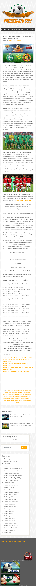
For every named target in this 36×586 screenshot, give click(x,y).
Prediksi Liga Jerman (9, 516)
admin (19, 40)
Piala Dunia (7, 463)
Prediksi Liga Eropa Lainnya (11, 501)
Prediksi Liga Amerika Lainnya (11, 492)
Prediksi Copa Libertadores (11, 485)
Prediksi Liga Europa (9, 504)
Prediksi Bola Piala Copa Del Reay (13, 475)
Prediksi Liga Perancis (9, 518)
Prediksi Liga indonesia (10, 509)
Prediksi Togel (7, 532)
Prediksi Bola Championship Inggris (13, 468)
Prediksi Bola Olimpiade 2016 (11, 473)
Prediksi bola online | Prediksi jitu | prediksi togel (13, 541)
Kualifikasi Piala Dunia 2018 (11, 461)
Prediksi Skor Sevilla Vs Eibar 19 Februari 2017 (16, 371)
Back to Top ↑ (24, 585)
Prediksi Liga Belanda (9, 497)
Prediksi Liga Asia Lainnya (10, 494)
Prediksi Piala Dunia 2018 (10, 528)
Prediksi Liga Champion (10, 499)
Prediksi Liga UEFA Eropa (10, 523)
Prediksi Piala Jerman (9, 530)
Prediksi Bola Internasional (11, 470)
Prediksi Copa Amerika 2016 (11, 480)
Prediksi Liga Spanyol (9, 520)
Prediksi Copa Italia (9, 482)
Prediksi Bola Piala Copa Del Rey (12, 478)
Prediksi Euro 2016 (9, 487)
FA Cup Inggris (7, 459)
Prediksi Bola (11, 40)
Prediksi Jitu (7, 489)
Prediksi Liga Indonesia (10, 506)
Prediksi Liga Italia (8, 513)
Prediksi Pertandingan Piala (11, 525)
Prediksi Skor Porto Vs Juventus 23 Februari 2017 (17, 357)
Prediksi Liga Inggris (9, 511)
